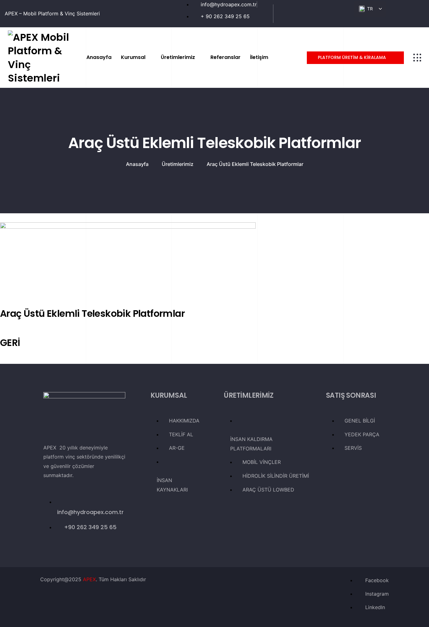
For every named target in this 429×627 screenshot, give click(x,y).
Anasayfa (137, 164)
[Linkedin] (316, 12)
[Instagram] (341, 12)
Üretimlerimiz (177, 164)
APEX (89, 579)
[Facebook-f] (291, 12)
